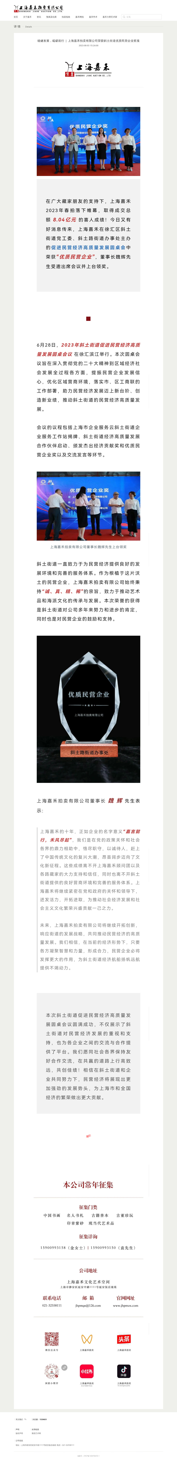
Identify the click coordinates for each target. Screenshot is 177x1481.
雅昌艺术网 (36, 1433)
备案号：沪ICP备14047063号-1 (88, 1456)
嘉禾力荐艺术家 (110, 16)
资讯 (39, 16)
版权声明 (19, 1433)
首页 (16, 16)
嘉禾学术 (93, 16)
